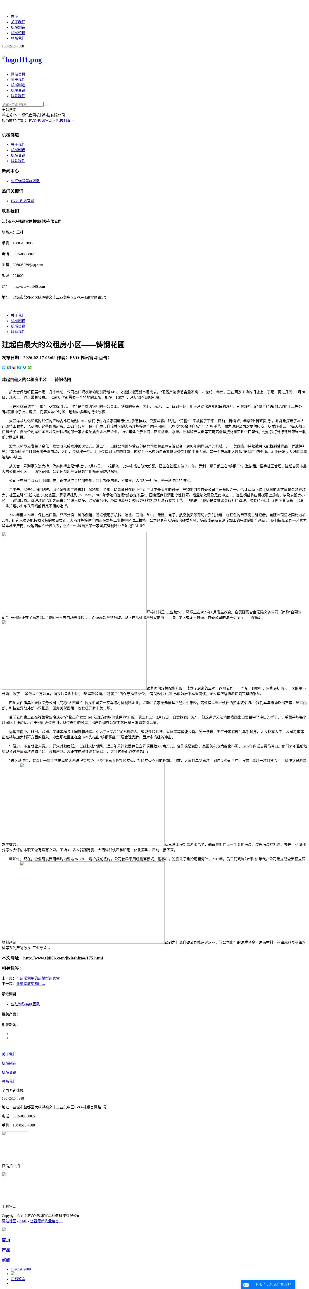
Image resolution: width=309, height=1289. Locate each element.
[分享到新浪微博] (14, 367)
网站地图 (9, 1221)
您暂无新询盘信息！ (46, 1221)
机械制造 (18, 27)
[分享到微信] (30, 367)
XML (23, 1221)
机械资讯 (18, 33)
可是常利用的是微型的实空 (38, 978)
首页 (14, 17)
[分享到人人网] (24, 367)
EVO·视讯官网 (40, 121)
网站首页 (18, 74)
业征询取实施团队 (25, 181)
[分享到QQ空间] (9, 367)
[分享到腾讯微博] (19, 367)
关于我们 (18, 22)
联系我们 (18, 38)
